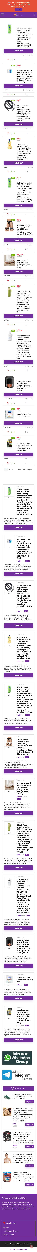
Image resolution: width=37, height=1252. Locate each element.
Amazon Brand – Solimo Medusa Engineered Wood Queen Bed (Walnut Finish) (24, 264)
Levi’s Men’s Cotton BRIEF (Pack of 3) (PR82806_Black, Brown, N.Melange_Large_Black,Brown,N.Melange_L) (25, 746)
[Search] (33, 15)
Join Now (18, 9)
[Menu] (2, 15)
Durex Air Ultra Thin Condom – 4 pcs (24, 415)
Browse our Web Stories (18, 1249)
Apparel (6, 244)
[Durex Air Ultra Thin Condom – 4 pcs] (9, 414)
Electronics (8, 399)
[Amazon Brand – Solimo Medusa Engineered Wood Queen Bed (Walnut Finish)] (9, 260)
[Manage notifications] (31, 1246)
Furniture (7, 276)
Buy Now (18, 51)
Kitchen (6, 320)
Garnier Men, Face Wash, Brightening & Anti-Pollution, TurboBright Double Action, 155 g (24, 447)
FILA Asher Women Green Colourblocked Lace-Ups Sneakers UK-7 (22, 1096)
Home (6, 1228)
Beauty (6, 55)
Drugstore (7, 427)
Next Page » (27, 469)
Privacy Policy (9, 1234)
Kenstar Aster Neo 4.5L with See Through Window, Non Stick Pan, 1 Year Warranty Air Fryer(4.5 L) (24, 386)
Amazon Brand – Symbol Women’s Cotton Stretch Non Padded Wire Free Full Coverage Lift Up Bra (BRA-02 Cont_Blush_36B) (23, 1158)
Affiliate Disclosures (11, 1231)
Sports (6, 128)
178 (19, 469)
